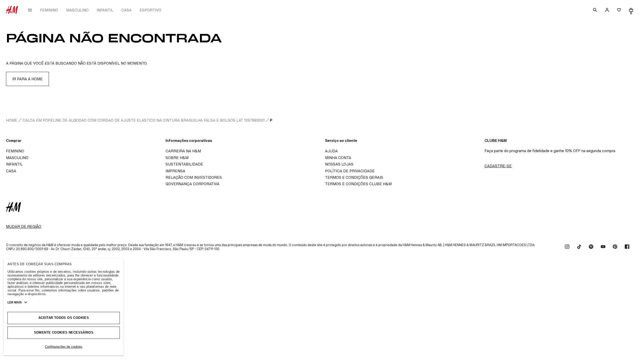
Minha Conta (338, 158)
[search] (595, 10)
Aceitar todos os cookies (63, 318)
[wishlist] (619, 10)
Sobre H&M (176, 158)
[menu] (30, 10)
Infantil (14, 164)
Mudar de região (23, 226)
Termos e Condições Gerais (354, 177)
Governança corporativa (192, 184)
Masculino (17, 158)
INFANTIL (105, 10)
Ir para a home (27, 79)
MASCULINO (77, 10)
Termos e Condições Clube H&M (358, 184)
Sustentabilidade (184, 164)
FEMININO (49, 10)
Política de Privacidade (350, 171)
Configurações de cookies (63, 347)
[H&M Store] (12, 10)
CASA (126, 10)
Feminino (15, 151)
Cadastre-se (498, 166)
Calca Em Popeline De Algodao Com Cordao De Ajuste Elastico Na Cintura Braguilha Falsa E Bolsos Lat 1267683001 (143, 120)
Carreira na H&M (183, 151)
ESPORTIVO (150, 10)
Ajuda (331, 151)
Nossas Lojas (339, 164)
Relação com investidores (193, 177)
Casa (11, 171)
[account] (607, 10)
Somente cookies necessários (64, 332)
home (11, 120)
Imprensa (175, 171)
